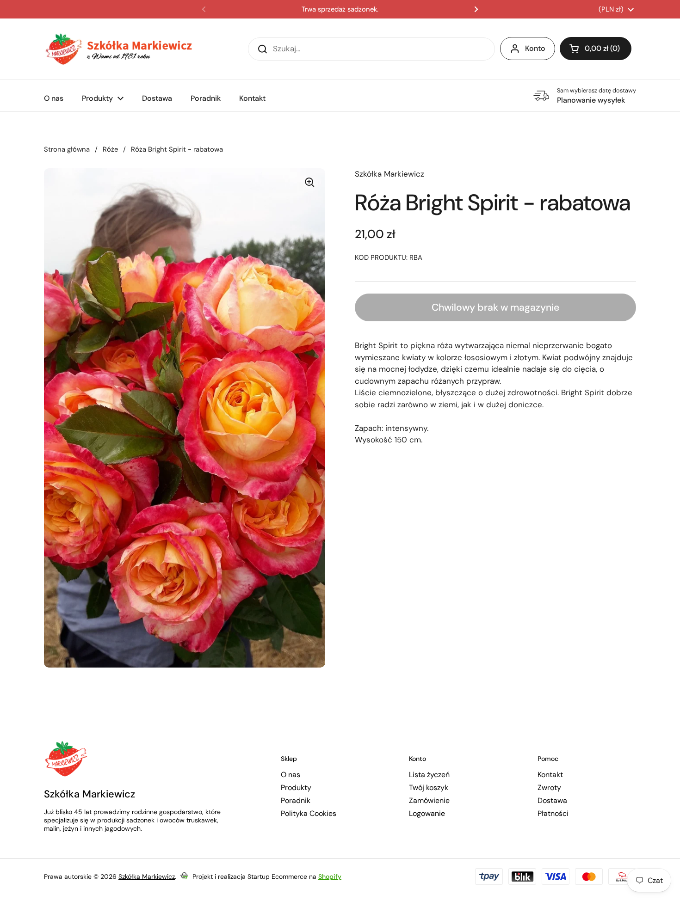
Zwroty (549, 787)
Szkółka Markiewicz (146, 876)
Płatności (553, 813)
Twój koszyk (428, 787)
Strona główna (67, 149)
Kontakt (550, 774)
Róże (110, 149)
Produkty (296, 787)
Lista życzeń (429, 774)
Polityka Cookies (308, 813)
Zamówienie (429, 800)
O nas (290, 774)
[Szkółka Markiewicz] (118, 49)
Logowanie (427, 813)
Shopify (329, 876)
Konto (535, 48)
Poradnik (295, 800)
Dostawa (552, 800)
